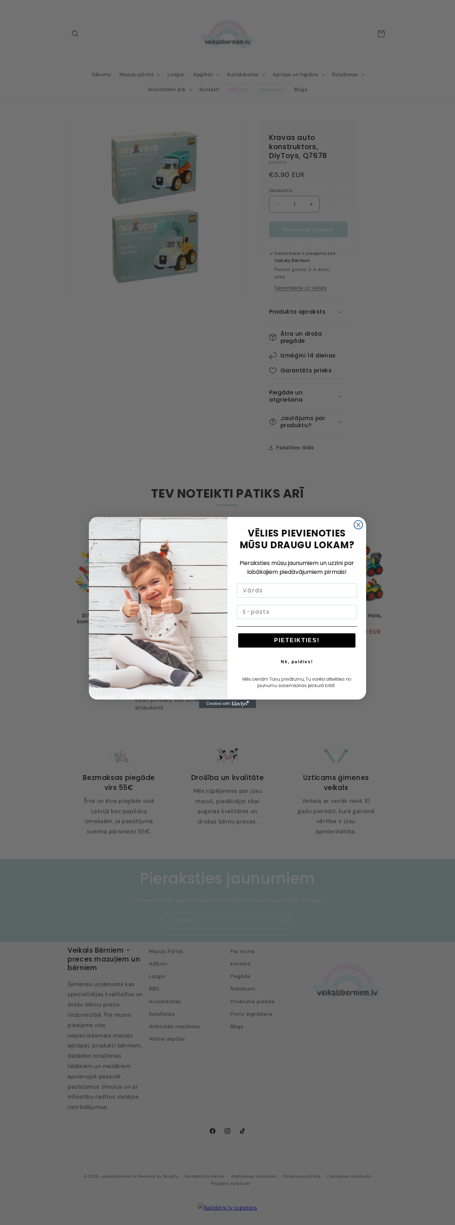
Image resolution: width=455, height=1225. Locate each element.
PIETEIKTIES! (297, 640)
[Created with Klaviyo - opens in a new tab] (227, 704)
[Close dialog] (358, 524)
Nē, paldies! (297, 661)
